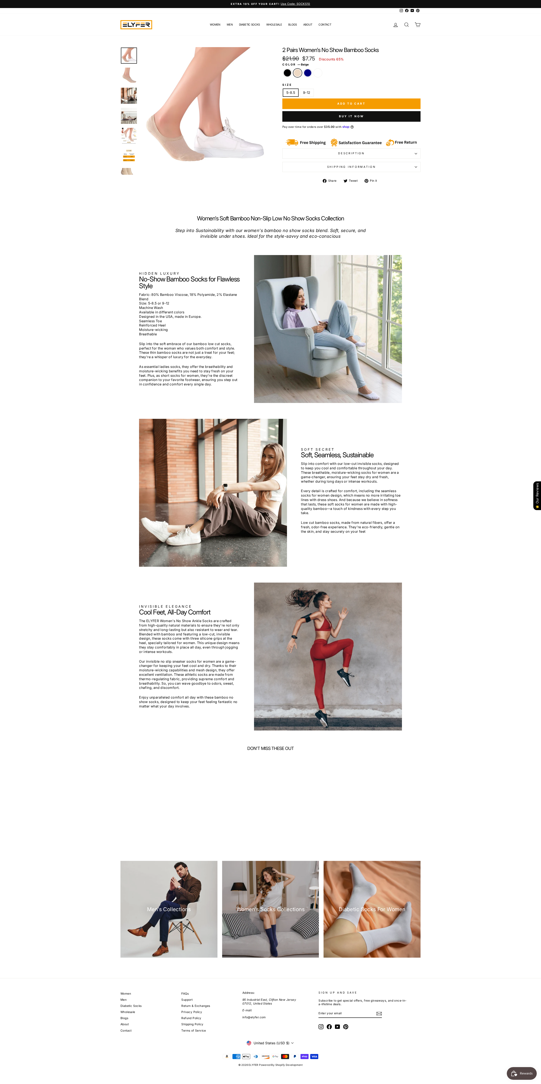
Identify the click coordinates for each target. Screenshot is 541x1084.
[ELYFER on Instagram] (321, 1026)
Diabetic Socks (249, 24)
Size (287, 84)
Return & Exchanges (195, 1006)
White (318, 73)
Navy (307, 73)
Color (295, 64)
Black (287, 73)
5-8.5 (290, 92)
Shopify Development (289, 1064)
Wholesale (274, 24)
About (307, 24)
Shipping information (351, 166)
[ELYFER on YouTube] (337, 1026)
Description (351, 153)
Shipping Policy (192, 1024)
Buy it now (351, 116)
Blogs (292, 24)
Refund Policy (191, 1018)
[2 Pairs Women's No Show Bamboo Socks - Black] (145, 830)
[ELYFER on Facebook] (329, 1026)
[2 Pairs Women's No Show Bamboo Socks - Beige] (152, 830)
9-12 (306, 92)
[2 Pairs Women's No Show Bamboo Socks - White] (166, 830)
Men (230, 24)
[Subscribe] (379, 1013)
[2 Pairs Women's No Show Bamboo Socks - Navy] (159, 830)
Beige (297, 73)
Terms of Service (193, 1030)
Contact (324, 24)
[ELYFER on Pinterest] (345, 1026)
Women (215, 24)
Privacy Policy (191, 1012)
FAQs (185, 993)
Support (187, 999)
